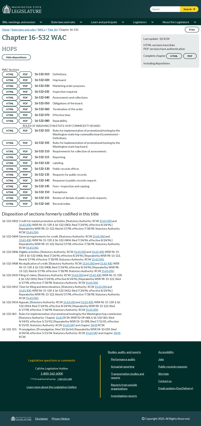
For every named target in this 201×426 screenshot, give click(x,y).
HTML (174, 55)
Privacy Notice (61, 418)
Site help (163, 373)
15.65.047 (68, 325)
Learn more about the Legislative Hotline (52, 387)
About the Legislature (175, 22)
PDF (189, 55)
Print (192, 29)
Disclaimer (41, 418)
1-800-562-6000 (52, 373)
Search (188, 9)
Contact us (165, 381)
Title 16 (52, 29)
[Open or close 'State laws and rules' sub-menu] (81, 22)
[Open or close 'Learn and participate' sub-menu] (123, 22)
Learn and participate (104, 22)
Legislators (140, 22)
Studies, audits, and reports (124, 352)
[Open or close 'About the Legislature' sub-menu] (195, 22)
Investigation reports (124, 396)
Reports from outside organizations (124, 386)
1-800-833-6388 (64, 379)
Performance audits (123, 359)
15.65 (59, 317)
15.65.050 (105, 221)
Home (5, 29)
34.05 (93, 325)
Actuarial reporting (122, 366)
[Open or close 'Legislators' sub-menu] (152, 22)
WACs (41, 29)
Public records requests (172, 366)
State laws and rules (63, 22)
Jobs (161, 359)
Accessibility (166, 352)
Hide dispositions (16, 57)
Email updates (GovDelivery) (175, 388)
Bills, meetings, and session (18, 22)
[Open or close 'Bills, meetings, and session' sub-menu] (41, 22)
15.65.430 (25, 224)
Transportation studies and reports (127, 375)
